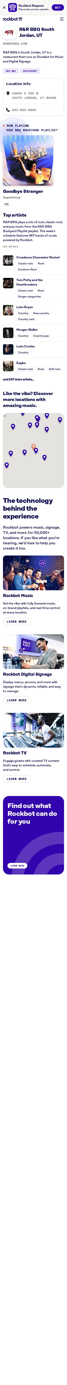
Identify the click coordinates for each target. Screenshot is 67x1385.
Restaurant (30, 71)
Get (58, 7)
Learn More (17, 621)
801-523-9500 (24, 110)
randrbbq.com (15, 43)
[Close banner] (4, 7)
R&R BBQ (11, 71)
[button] (33, 447)
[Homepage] (12, 19)
